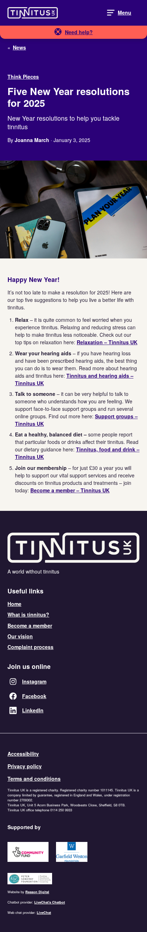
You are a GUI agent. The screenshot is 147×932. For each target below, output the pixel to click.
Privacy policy (24, 766)
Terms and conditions (34, 778)
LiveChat (44, 912)
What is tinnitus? (28, 614)
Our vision (20, 636)
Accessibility (23, 753)
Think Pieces (23, 76)
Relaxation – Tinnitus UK (107, 342)
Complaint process (30, 646)
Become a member (29, 625)
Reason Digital (37, 892)
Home (14, 603)
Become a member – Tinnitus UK (70, 490)
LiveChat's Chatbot (49, 902)
